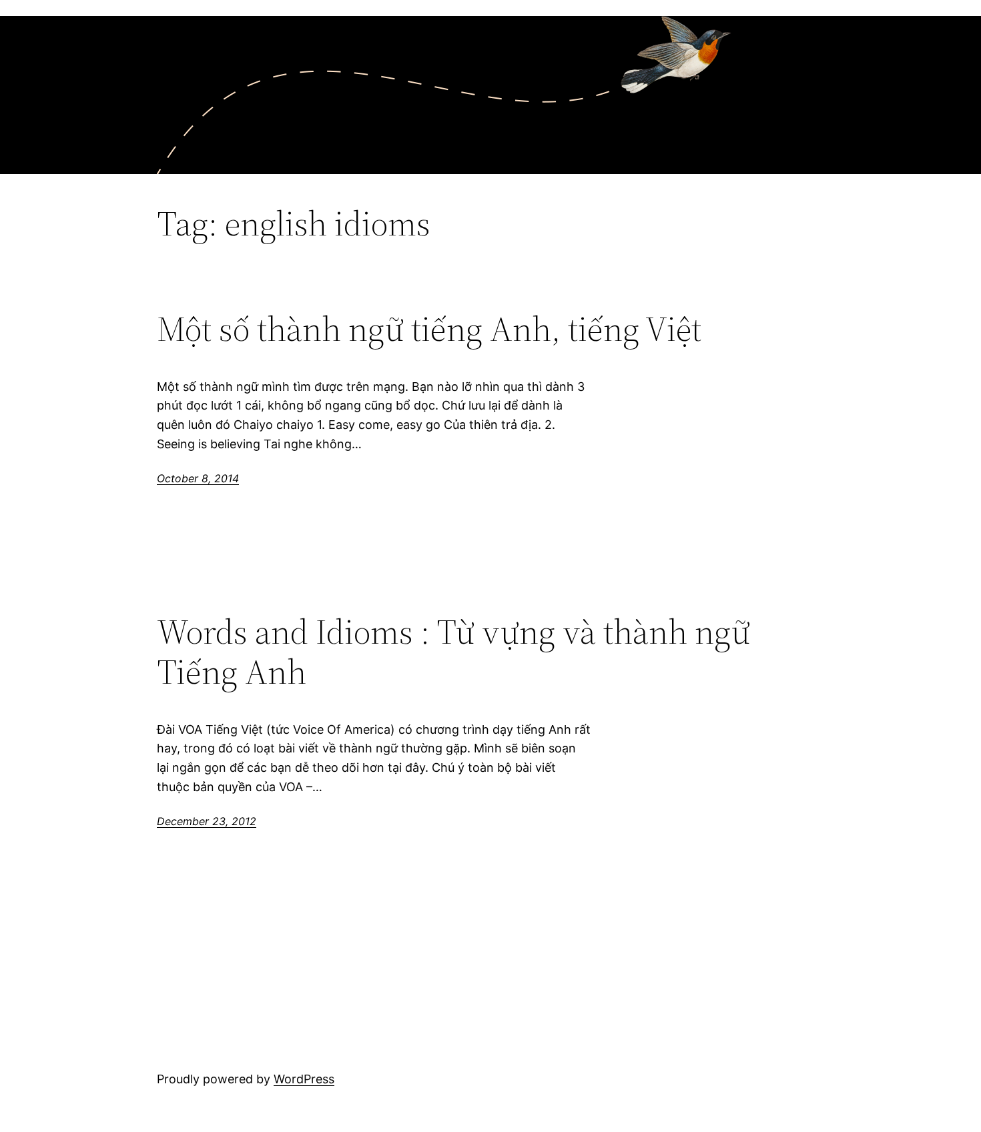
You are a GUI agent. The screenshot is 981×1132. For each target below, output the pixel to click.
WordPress (304, 1079)
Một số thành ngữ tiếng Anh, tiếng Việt (429, 329)
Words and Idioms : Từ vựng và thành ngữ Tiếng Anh (453, 652)
